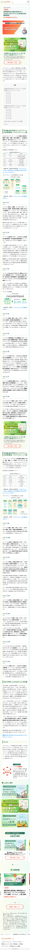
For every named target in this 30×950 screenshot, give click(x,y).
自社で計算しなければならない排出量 (13, 121)
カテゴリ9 (8, 109)
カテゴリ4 (8, 96)
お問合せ (21, 944)
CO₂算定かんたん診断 (14, 946)
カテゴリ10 (8, 110)
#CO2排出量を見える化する (10, 17)
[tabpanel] (15, 849)
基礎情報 (6, 9)
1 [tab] (12, 864)
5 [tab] (19, 903)
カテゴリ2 (8, 93)
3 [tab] (17, 864)
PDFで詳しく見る (15, 857)
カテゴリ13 (8, 115)
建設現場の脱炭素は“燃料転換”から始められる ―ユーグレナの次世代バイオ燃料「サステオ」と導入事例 (15, 892)
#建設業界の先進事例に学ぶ (10, 896)
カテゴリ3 (8, 95)
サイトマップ (5, 946)
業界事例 (6, 887)
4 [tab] (17, 903)
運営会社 (15, 944)
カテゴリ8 (8, 103)
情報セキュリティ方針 (7, 944)
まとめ (5, 124)
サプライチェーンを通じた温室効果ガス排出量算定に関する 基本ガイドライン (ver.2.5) (15, 170)
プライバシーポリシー (17, 941)
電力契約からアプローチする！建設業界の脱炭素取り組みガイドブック (15, 853)
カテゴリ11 (8, 112)
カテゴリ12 (8, 113)
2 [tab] (15, 864)
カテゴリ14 (8, 117)
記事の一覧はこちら (14, 907)
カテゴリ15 (8, 118)
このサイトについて (6, 941)
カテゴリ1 (8, 92)
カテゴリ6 (8, 100)
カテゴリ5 (8, 98)
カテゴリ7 (8, 101)
